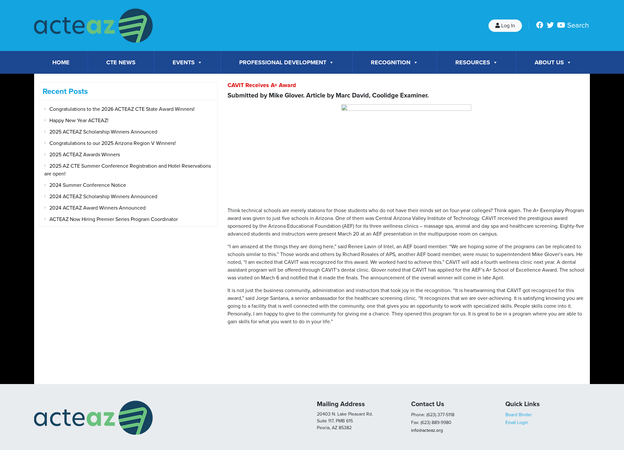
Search (578, 25)
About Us (549, 62)
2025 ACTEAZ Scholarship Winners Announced (103, 132)
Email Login (516, 422)
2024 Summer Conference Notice (87, 185)
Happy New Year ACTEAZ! (79, 120)
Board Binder (518, 415)
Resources (472, 62)
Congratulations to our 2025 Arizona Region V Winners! (112, 143)
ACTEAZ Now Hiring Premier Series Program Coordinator (113, 219)
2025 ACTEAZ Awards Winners (84, 154)
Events (184, 62)
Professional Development (282, 62)
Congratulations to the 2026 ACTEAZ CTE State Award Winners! (122, 109)
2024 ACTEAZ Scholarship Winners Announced (103, 196)
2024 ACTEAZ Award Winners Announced (97, 208)
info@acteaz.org (427, 430)
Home (61, 62)
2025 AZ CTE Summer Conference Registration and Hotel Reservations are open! (127, 170)
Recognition (390, 62)
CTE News (121, 62)
